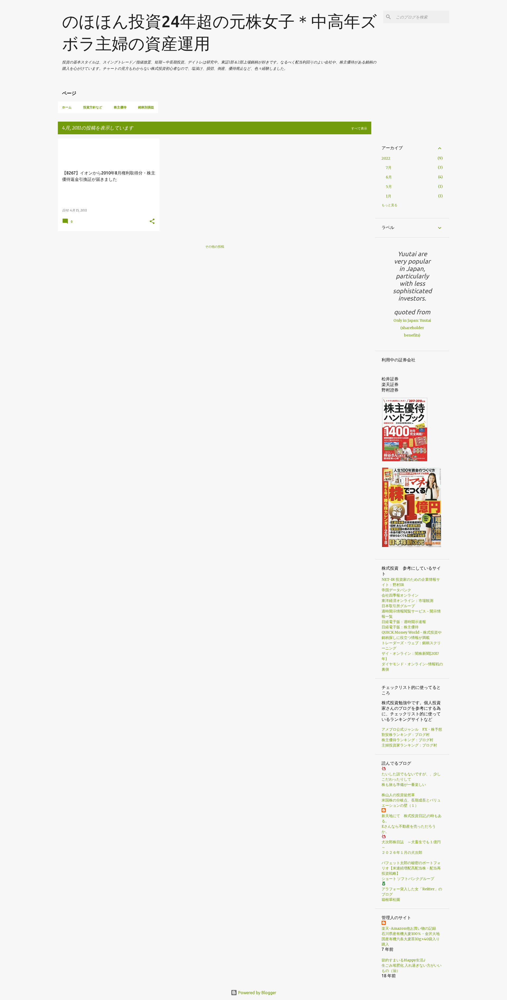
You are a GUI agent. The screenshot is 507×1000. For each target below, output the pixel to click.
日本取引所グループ (398, 605)
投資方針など (92, 107)
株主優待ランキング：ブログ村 (407, 740)
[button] (152, 221)
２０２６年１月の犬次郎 (402, 852)
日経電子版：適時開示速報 (404, 621)
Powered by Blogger (256, 992)
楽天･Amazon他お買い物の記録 (409, 928)
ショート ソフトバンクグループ (408, 878)
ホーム (67, 107)
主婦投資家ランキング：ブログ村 (409, 745)
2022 (386, 158)
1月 (388, 196)
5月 (389, 186)
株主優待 (120, 107)
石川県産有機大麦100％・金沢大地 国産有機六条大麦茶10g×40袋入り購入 (411, 939)
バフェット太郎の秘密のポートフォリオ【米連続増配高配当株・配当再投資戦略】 (411, 868)
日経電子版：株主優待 (400, 627)
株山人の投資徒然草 (398, 794)
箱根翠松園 (391, 899)
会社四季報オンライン (400, 595)
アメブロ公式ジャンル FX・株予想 (412, 729)
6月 (389, 177)
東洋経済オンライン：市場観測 (407, 600)
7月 (389, 167)
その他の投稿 (214, 246)
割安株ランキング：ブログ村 (406, 734)
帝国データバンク (396, 590)
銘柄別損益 (146, 107)
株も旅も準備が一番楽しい (404, 784)
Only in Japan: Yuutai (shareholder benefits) (412, 328)
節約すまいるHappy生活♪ (403, 960)
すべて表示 (359, 128)
